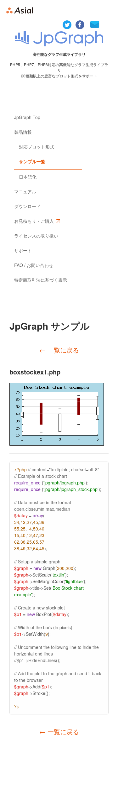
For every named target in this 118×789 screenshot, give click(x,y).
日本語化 (28, 177)
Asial (22, 11)
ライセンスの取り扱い (36, 236)
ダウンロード (27, 206)
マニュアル (25, 191)
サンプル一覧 (32, 161)
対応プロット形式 (36, 147)
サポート (23, 250)
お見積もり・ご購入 (34, 221)
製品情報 (23, 132)
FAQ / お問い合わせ (33, 265)
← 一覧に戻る (59, 349)
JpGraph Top (27, 117)
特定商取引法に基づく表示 (40, 280)
